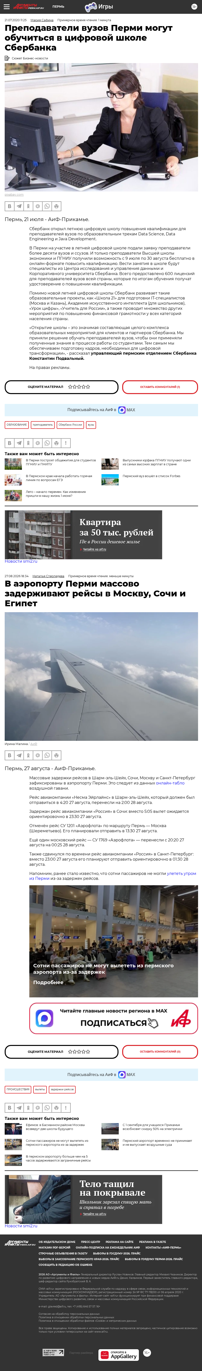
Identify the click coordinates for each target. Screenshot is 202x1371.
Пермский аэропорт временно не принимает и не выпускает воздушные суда (157, 1142)
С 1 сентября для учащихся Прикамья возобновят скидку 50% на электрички (152, 1127)
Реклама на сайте (120, 1242)
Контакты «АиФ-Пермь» (163, 1247)
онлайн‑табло (170, 783)
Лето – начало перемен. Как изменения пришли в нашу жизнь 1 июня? (56, 494)
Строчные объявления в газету (63, 1253)
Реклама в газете (152, 1242)
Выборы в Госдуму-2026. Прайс (116, 1253)
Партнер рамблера (81, 1352)
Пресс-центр (90, 1242)
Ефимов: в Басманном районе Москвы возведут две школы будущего (55, 1127)
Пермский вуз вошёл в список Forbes (151, 476)
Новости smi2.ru (21, 561)
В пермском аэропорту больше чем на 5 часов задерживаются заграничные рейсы (58, 1158)
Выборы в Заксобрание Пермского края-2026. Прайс (79, 1259)
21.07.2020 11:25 (16, 20)
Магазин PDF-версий (54, 1247)
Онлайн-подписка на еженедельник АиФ (108, 1247)
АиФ (33, 744)
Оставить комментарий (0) (160, 1051)
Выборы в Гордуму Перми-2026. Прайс (154, 1259)
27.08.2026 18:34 (17, 576)
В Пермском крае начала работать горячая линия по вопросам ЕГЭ (59, 478)
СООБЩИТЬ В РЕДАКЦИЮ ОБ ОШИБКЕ (65, 1265)
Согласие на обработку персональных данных (69, 1314)
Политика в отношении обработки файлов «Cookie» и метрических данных (87, 1320)
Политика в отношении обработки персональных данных (76, 1317)
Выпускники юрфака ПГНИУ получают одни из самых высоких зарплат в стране (157, 462)
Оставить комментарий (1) (160, 387)
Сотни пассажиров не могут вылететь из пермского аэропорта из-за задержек (103, 969)
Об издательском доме (57, 1242)
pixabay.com (14, 194)
